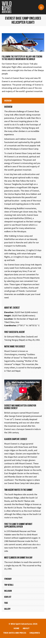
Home (16, 628)
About (26, 628)
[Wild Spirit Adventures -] (6, 7)
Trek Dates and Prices (14, 632)
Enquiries (35, 632)
